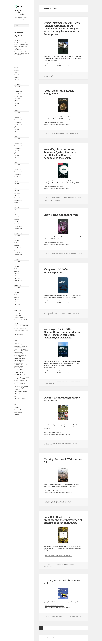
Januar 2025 (17, 115)
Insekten (17, 364)
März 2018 (16, 299)
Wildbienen (17, 389)
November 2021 (18, 200)
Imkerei (21, 363)
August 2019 (17, 261)
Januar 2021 (17, 224)
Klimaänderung (18, 366)
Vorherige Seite (41, 628)
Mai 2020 (16, 242)
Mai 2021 (16, 214)
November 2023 (18, 145)
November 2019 (18, 254)
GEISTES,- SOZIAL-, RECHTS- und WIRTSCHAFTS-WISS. (55, 313)
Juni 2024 (16, 129)
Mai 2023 (16, 157)
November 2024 (18, 119)
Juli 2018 (16, 290)
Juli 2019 (16, 264)
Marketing (26, 377)
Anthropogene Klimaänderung (21, 344)
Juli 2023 (16, 153)
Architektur (17, 346)
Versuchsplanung (48, 314)
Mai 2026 (16, 77)
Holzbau (16, 363)
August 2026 (17, 70)
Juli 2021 (16, 209)
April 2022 (16, 188)
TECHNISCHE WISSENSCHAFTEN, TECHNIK (68, 199)
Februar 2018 (17, 302)
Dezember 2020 (18, 226)
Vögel (23, 388)
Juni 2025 (16, 103)
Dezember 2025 (18, 89)
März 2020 (16, 245)
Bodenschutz (26, 353)
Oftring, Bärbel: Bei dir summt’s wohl (62, 582)
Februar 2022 (17, 193)
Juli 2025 (16, 101)
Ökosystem (24, 398)
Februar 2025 (17, 112)
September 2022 (18, 176)
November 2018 (18, 283)
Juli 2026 (16, 72)
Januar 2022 (17, 195)
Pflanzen (23, 380)
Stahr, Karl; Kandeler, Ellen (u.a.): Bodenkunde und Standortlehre (20, 48)
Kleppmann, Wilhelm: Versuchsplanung (56, 271)
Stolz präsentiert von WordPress (51, 638)
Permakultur (16, 380)
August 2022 (17, 179)
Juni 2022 (16, 183)
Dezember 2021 (18, 198)
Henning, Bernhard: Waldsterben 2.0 (63, 461)
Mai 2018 (16, 294)
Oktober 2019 (17, 257)
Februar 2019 (17, 276)
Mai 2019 (16, 268)
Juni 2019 (16, 266)
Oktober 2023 (17, 148)
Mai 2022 (16, 186)
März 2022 (16, 190)
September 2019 (18, 259)
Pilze (23, 383)
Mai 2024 (16, 131)
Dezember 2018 (18, 280)
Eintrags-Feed (17, 409)
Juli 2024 (16, 127)
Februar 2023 (17, 164)
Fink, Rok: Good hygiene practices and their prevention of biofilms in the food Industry (63, 519)
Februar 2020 (17, 247)
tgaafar (53, 75)
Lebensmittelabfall (56, 200)
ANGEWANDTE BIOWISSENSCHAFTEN (65, 197)
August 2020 (17, 235)
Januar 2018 (17, 304)
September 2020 (18, 233)
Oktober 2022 (17, 174)
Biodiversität (24, 349)
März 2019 (16, 273)
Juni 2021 (16, 212)
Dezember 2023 (18, 143)
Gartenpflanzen (19, 360)
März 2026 (16, 82)
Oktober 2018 (17, 285)
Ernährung (46, 383)
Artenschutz (24, 346)
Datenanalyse (22, 355)
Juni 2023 (16, 155)
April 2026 (16, 79)
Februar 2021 (17, 221)
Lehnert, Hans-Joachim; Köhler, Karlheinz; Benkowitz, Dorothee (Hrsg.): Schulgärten (21, 53)
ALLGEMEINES (17, 313)
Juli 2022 (16, 181)
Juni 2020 (16, 240)
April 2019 (16, 271)
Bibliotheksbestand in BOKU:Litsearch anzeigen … (58, 66)
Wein (45, 255)
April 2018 (16, 297)
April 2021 (16, 216)
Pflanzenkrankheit (18, 382)
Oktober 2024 (17, 122)
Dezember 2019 (18, 252)
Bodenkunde (18, 353)
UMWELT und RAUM (19, 334)
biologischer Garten (18, 352)
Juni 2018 (16, 292)
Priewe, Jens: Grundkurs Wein (61, 214)
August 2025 (17, 98)
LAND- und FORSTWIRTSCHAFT (21, 325)
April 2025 (16, 108)
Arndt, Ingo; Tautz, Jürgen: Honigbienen (59, 92)
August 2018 (17, 287)
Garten (17, 357)
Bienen (17, 349)
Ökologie (18, 398)
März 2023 (16, 162)
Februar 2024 (17, 138)
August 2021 (17, 207)
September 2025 (18, 96)
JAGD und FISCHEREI (19, 323)
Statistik (25, 386)
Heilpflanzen (25, 361)
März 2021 (16, 219)
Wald (48, 135)
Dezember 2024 (18, 117)
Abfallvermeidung (48, 200)
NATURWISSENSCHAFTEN (20, 328)
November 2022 (18, 171)
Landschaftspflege (48, 76)
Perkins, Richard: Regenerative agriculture (62, 399)
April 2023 (16, 160)
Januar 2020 (17, 250)
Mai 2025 (16, 105)
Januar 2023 (17, 167)
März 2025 (16, 110)
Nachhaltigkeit (19, 379)
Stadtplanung (18, 386)
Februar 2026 (17, 84)
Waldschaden (67, 502)
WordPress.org (17, 414)
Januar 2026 (17, 86)
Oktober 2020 (17, 231)
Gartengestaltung (20, 358)
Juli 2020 (16, 238)
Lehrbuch (18, 377)
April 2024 (16, 134)
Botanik (16, 355)
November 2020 (18, 228)
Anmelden (16, 407)
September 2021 (18, 205)
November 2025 (18, 91)
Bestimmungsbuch (19, 347)
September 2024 (18, 124)
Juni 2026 (16, 75)
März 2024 (16, 136)
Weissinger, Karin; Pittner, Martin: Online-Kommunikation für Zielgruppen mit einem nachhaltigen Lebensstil (62, 333)
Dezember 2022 (18, 169)
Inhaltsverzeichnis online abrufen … (54, 64)
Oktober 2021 (17, 202)
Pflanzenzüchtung (17, 383)
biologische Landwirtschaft (21, 350)
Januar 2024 (17, 141)
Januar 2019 (17, 278)
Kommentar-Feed (18, 412)
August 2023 (17, 150)
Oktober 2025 (17, 93)
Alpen (16, 343)
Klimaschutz (24, 364)
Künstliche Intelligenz (18, 367)
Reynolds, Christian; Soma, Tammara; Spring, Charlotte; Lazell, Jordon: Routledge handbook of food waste (60, 153)
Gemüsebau (18, 361)
